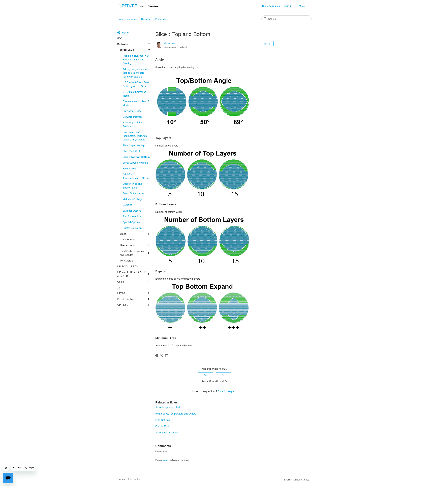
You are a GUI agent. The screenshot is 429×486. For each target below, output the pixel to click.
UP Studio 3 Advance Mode (134, 93)
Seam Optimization (133, 193)
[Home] (139, 7)
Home (125, 32)
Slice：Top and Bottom (136, 157)
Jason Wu (169, 43)
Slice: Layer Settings (134, 145)
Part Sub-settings (132, 216)
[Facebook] (156, 355)
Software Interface (133, 116)
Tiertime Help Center (127, 18)
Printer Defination (132, 228)
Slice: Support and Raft (135, 162)
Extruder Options (132, 210)
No (223, 374)
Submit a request (271, 6)
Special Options (131, 222)
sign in (166, 460)
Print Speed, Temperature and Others (136, 176)
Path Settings (130, 168)
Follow (267, 43)
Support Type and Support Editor (132, 185)
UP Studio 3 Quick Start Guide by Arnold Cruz (136, 84)
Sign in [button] (288, 6)
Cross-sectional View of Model (136, 103)
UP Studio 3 (160, 18)
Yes (205, 374)
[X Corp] (161, 355)
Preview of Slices (132, 111)
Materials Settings (132, 199)
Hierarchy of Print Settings (132, 124)
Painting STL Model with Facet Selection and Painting (136, 59)
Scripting (127, 204)
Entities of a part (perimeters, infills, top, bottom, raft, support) (135, 135)
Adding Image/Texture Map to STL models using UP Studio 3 (135, 72)
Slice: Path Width (132, 151)
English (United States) (297, 479)
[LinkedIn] (166, 355)
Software (145, 18)
